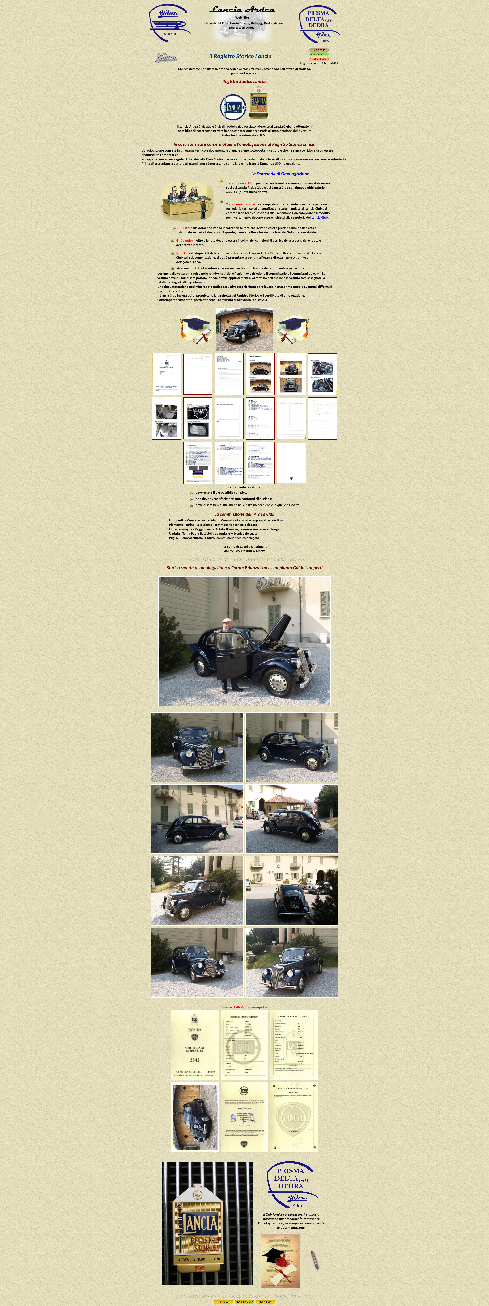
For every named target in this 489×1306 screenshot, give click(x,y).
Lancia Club (319, 218)
